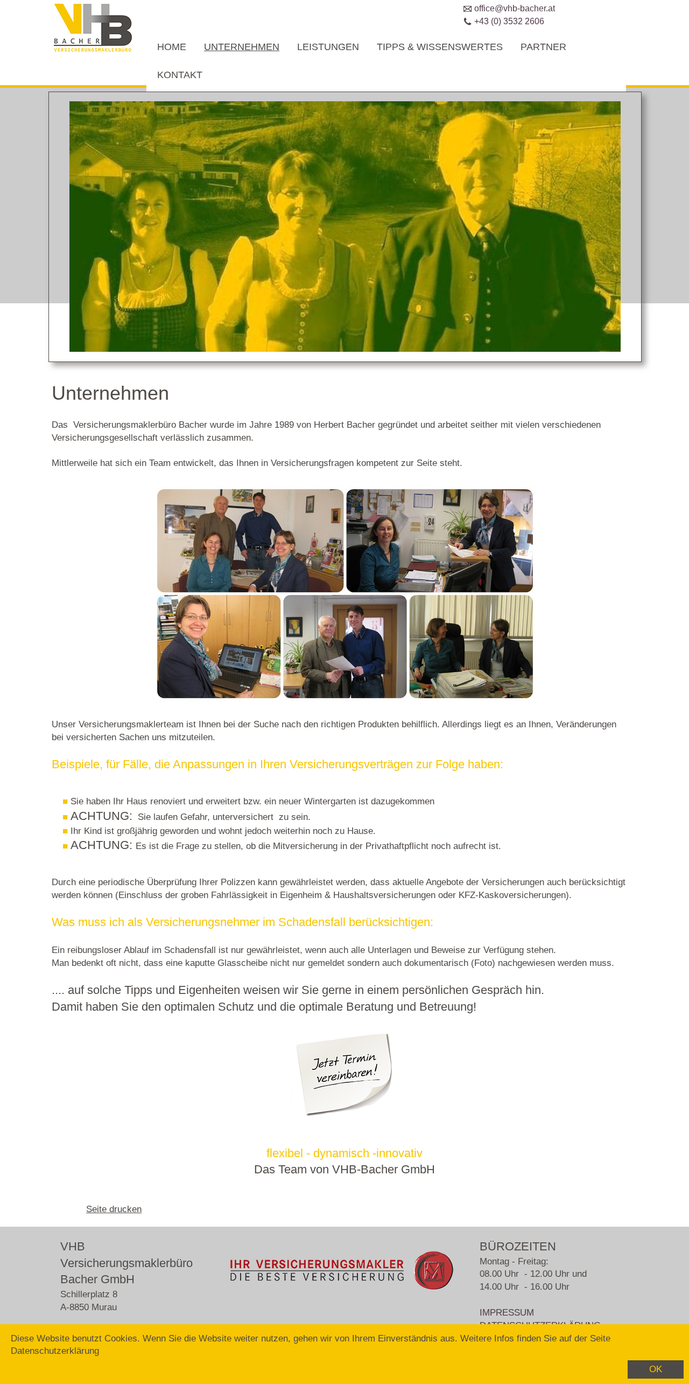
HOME (171, 46)
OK (655, 1369)
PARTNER (543, 46)
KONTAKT (179, 74)
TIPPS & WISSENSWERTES (440, 46)
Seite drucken (114, 1209)
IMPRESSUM (507, 1313)
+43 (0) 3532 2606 (509, 21)
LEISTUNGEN (328, 46)
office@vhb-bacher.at (514, 8)
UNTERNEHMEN (241, 46)
